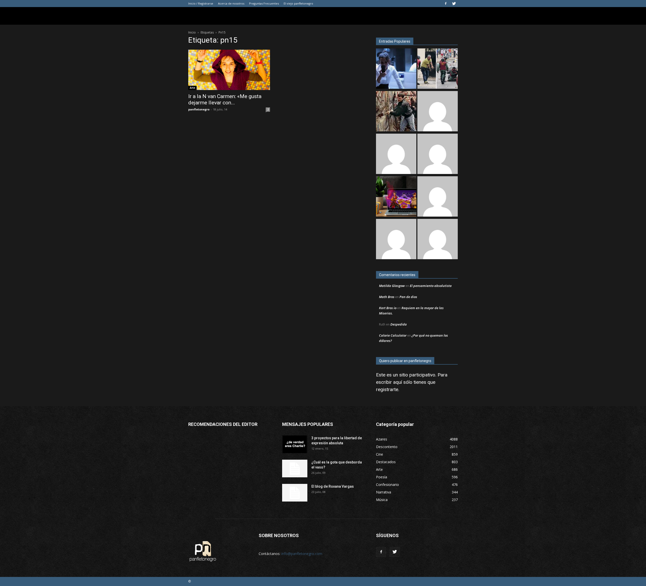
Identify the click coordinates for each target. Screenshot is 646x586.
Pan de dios (408, 297)
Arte (192, 88)
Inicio (192, 32)
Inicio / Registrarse (200, 3)
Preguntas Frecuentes (264, 3)
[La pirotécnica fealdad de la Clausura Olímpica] (437, 239)
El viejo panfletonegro (298, 3)
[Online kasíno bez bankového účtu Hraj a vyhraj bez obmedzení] (396, 197)
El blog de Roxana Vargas (332, 486)
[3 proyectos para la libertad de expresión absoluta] (294, 444)
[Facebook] (445, 3)
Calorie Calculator (393, 335)
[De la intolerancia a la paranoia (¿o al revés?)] (396, 112)
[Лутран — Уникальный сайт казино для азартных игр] (396, 239)
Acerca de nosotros (231, 3)
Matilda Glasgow (392, 285)
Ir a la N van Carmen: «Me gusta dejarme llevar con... (224, 99)
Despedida (398, 324)
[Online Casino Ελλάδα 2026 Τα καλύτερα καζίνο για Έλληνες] (396, 154)
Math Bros (386, 297)
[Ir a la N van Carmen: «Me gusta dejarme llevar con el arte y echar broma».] (229, 70)
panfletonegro (198, 109)
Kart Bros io (387, 308)
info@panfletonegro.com (301, 553)
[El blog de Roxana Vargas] (294, 493)
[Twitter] (454, 3)
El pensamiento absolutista (431, 285)
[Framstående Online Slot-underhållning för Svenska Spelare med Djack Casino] (437, 197)
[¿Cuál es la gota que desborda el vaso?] (294, 468)
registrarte (387, 389)
